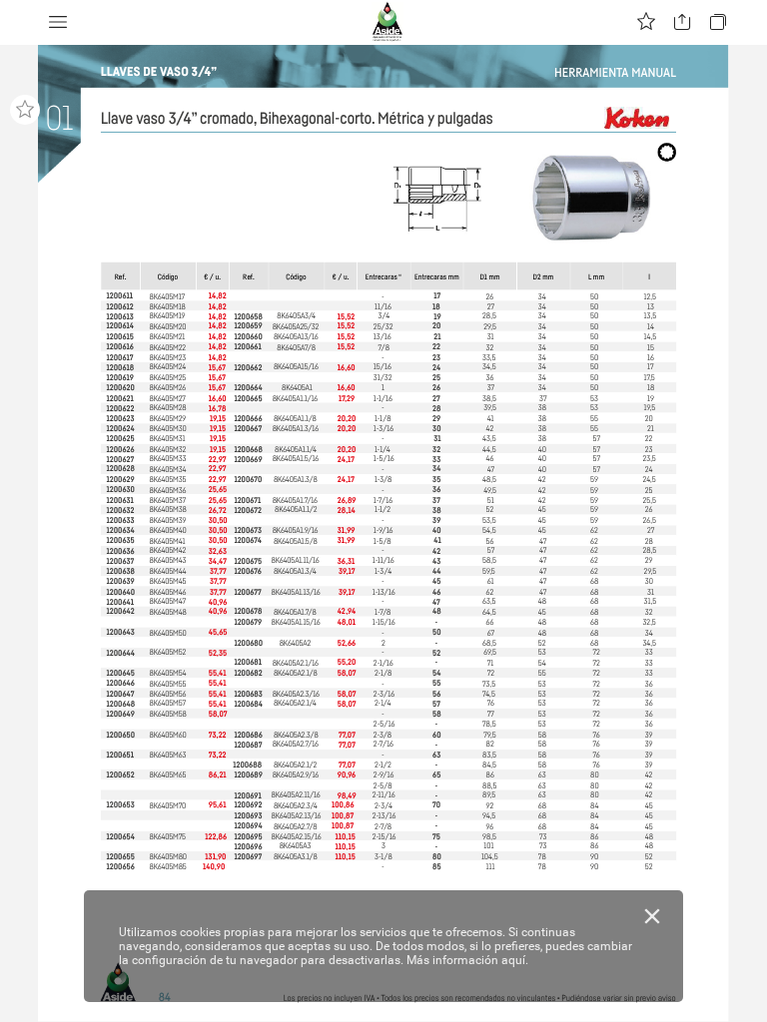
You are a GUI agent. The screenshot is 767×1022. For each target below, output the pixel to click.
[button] (58, 22)
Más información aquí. (467, 960)
